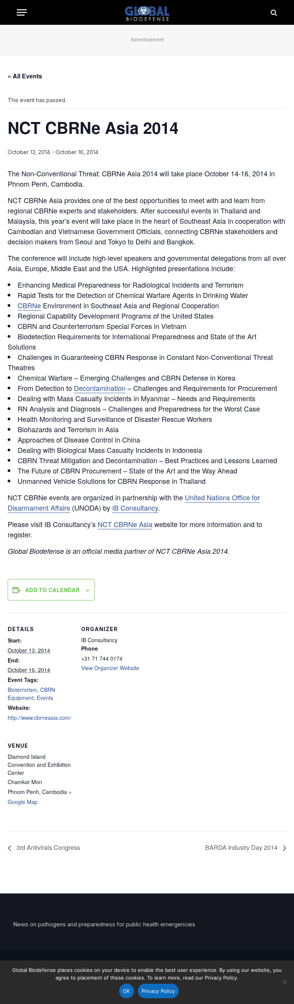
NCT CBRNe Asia (125, 524)
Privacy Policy (158, 991)
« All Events (25, 76)
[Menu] (22, 12)
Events (45, 697)
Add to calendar (52, 590)
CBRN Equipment (31, 693)
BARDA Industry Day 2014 (242, 847)
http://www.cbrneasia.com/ (39, 717)
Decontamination (100, 388)
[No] (284, 982)
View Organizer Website (110, 668)
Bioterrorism (22, 689)
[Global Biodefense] (147, 12)
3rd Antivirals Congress (47, 847)
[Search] (273, 12)
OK (126, 991)
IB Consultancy (135, 508)
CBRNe (29, 305)
